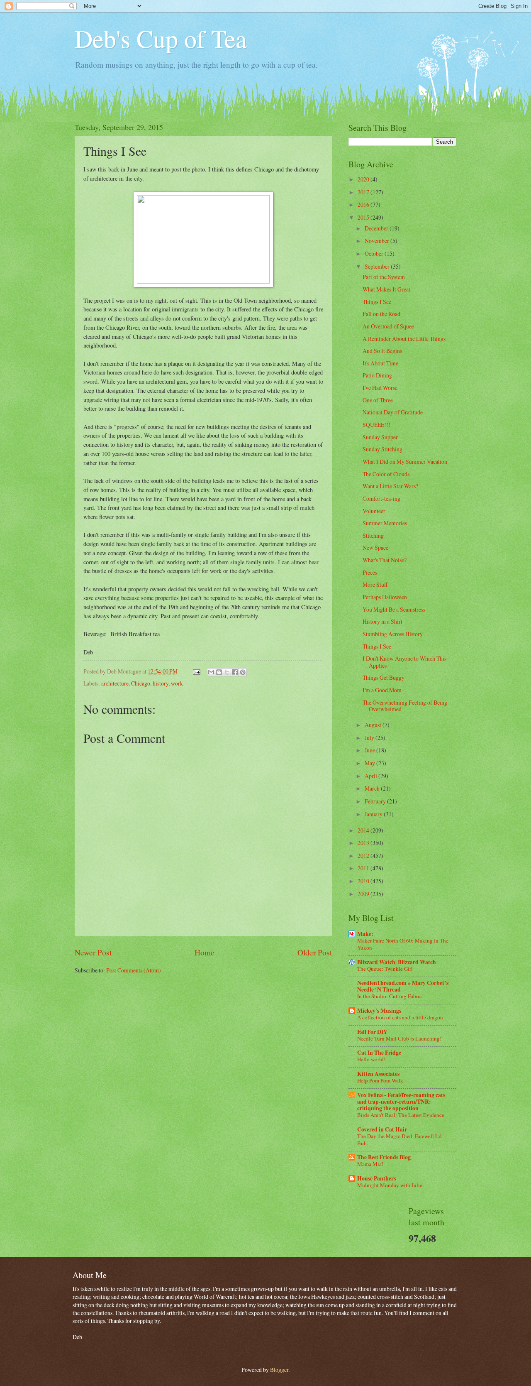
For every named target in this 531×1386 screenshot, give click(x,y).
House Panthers (376, 1178)
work (177, 683)
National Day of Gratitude (393, 412)
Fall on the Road (381, 314)
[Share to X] (227, 672)
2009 (364, 894)
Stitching (373, 535)
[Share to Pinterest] (243, 672)
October (375, 253)
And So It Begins (382, 351)
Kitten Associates (378, 1074)
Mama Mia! (370, 1164)
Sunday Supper (380, 437)
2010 (364, 881)
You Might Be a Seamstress (394, 609)
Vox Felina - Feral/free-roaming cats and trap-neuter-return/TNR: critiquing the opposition (401, 1101)
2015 (364, 217)
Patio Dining (377, 375)
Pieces (370, 572)
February (376, 801)
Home (204, 952)
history (160, 683)
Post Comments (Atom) (133, 970)
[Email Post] (196, 671)
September (378, 266)
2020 (364, 179)
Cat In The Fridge (379, 1052)
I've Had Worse (380, 388)
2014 (364, 830)
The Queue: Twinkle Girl (385, 968)
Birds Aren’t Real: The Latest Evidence (400, 1115)
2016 (364, 204)
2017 (364, 192)
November (377, 241)
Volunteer (374, 511)
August (373, 725)
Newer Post (93, 952)
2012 (364, 856)
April (371, 776)
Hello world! (371, 1059)
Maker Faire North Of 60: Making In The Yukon (402, 944)
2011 (364, 868)
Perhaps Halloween (385, 597)
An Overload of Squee (388, 326)
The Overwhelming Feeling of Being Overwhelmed (405, 705)
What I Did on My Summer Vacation (405, 461)
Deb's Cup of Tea (161, 38)
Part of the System (384, 277)
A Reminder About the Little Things (404, 339)
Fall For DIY (372, 1032)
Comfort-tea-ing (381, 498)
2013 (364, 843)
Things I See (377, 302)
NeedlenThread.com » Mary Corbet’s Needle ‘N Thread (402, 986)
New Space (375, 547)
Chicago (140, 683)
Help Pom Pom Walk (380, 1080)
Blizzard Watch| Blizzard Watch (396, 962)
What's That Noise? (385, 560)
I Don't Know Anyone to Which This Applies (404, 661)
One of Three (378, 400)
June (370, 750)
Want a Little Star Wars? (390, 486)
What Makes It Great (386, 289)
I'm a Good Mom (382, 690)
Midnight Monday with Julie (389, 1185)
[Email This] (211, 672)
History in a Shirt (382, 621)
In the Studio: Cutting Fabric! (390, 996)
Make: (365, 934)
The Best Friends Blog (384, 1157)
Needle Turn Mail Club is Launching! (399, 1038)
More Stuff (375, 584)
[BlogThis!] (219, 672)
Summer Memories (385, 523)
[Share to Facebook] (235, 672)
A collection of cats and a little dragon (400, 1017)
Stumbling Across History (393, 634)
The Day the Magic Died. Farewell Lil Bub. (399, 1139)
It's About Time (380, 363)
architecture (115, 683)
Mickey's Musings (379, 1010)
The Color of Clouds (386, 474)
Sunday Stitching (382, 449)
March (373, 788)
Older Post (314, 952)
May (370, 763)
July (370, 738)
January (374, 814)
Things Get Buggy (383, 677)
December (377, 228)
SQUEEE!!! (376, 425)
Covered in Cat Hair (382, 1129)
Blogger (279, 1370)
